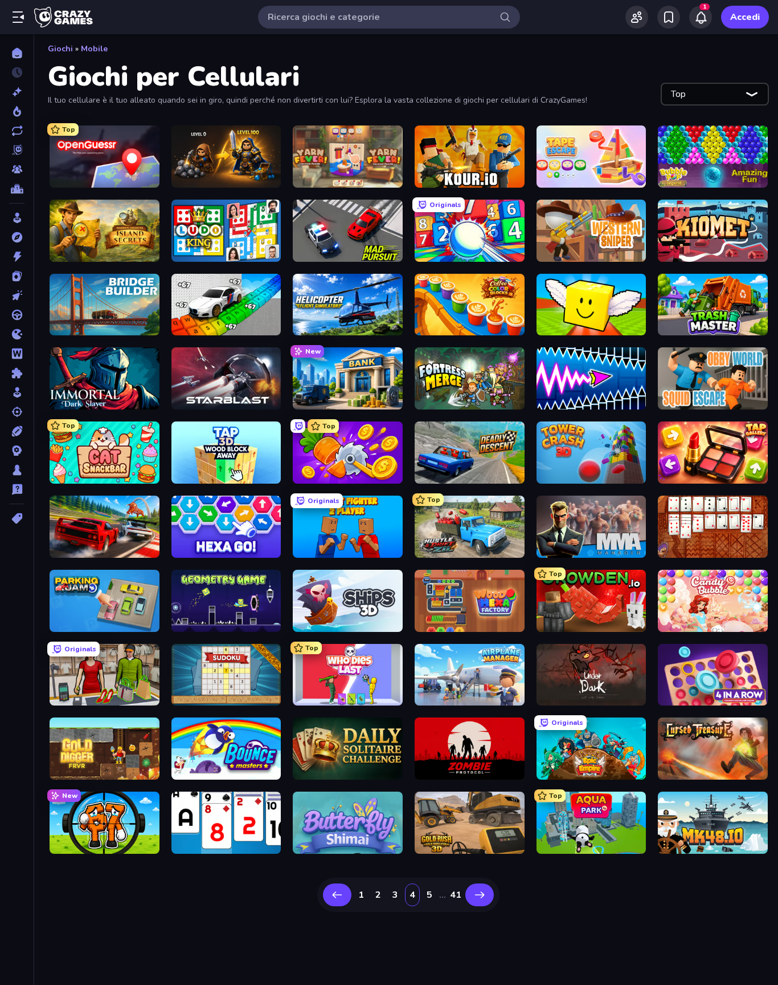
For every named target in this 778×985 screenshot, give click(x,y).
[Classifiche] (17, 188)
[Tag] (17, 518)
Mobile (94, 48)
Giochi (60, 48)
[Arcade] (17, 218)
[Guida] (17, 315)
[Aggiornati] (17, 130)
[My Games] (668, 17)
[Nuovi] (17, 92)
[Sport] (17, 431)
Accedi (745, 17)
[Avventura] (17, 237)
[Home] (17, 53)
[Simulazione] (17, 392)
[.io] (17, 334)
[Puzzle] (17, 373)
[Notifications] (700, 17)
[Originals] (17, 150)
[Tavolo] (17, 470)
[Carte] (17, 276)
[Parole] (17, 353)
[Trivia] (17, 489)
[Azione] (17, 256)
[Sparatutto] (17, 411)
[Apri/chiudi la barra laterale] (18, 17)
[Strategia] (17, 450)
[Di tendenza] (17, 111)
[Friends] (636, 17)
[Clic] (17, 295)
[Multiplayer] (17, 169)
